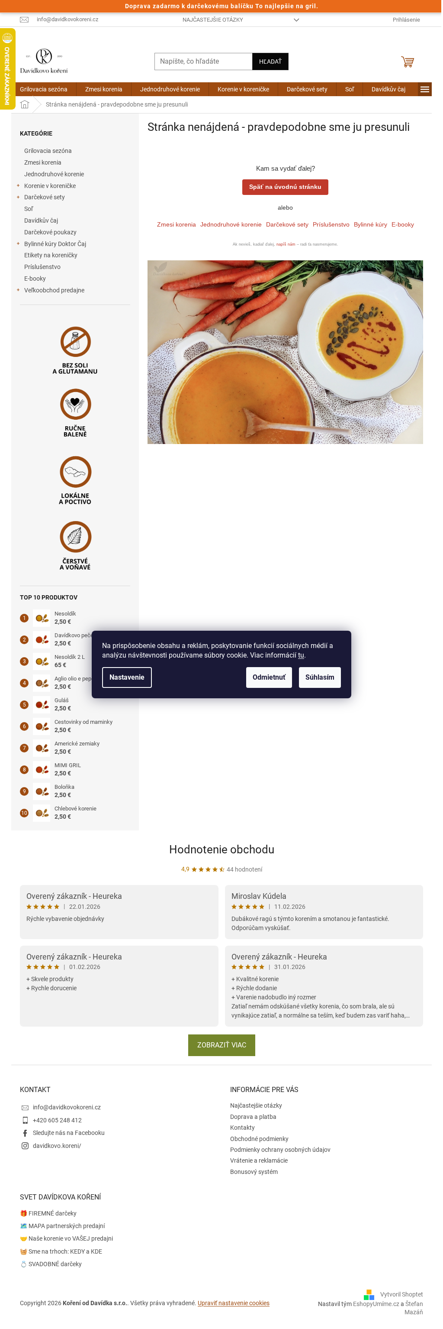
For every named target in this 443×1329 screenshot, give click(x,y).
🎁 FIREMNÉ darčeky (48, 1213)
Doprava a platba (253, 1116)
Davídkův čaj (41, 220)
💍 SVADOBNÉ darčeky (51, 1264)
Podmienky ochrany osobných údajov (280, 1149)
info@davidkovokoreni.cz (67, 1107)
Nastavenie (126, 677)
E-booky (35, 278)
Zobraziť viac (221, 1045)
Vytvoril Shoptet (401, 1294)
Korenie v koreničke (50, 185)
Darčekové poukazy (50, 232)
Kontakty (242, 1127)
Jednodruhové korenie (54, 174)
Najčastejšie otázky (213, 19)
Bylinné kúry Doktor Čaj (55, 243)
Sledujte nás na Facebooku (69, 1132)
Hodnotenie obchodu (221, 849)
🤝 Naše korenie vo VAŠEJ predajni (66, 1238)
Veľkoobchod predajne (54, 290)
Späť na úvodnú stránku (285, 186)
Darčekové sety (44, 197)
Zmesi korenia (42, 162)
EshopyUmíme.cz (376, 1303)
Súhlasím (319, 677)
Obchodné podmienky (259, 1138)
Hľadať (270, 61)
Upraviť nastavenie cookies (234, 1303)
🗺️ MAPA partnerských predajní (62, 1225)
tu (301, 655)
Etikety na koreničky (50, 255)
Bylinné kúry (370, 224)
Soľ (28, 208)
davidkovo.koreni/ (57, 1145)
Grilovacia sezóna (48, 150)
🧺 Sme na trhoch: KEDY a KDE (61, 1251)
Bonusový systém (254, 1171)
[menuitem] (43, 89)
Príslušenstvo (42, 266)
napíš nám (285, 244)
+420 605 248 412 (57, 1120)
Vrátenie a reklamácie (259, 1160)
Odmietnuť (269, 677)
